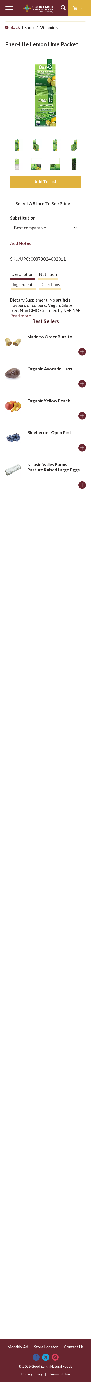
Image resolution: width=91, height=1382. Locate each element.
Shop (29, 27)
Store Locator (46, 1346)
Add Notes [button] (20, 243)
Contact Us (74, 1346)
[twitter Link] (45, 1357)
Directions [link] (50, 284)
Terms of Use (59, 1374)
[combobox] (45, 227)
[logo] (38, 8)
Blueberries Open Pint (49, 432)
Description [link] (22, 274)
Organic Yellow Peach (48, 400)
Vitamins (49, 27)
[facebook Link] (36, 1357)
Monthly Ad (17, 1346)
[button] (17, 145)
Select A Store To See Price (42, 203)
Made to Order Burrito (49, 336)
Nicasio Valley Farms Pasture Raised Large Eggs (53, 467)
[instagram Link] (55, 1357)
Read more (20, 315)
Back (15, 27)
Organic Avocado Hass (49, 368)
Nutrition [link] (48, 274)
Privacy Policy (32, 1374)
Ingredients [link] (24, 284)
